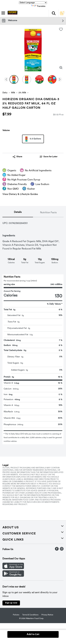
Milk (13, 93)
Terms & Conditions (30, 615)
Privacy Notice (47, 615)
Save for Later (50, 157)
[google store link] (13, 576)
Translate (41, 6)
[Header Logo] (12, 13)
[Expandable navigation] (3, 13)
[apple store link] (13, 568)
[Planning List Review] (62, 14)
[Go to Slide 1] (14, 79)
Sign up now (11, 603)
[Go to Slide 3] (39, 79)
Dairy (5, 93)
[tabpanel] (33, 330)
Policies (16, 615)
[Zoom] (61, 67)
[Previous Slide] (6, 80)
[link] (48, 156)
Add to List (33, 634)
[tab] (17, 212)
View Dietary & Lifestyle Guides (20, 194)
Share (19, 157)
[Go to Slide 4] (52, 79)
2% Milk (22, 93)
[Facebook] (57, 550)
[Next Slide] (60, 80)
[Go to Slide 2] (26, 79)
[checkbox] (61, 29)
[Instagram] (62, 550)
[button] (53, 13)
